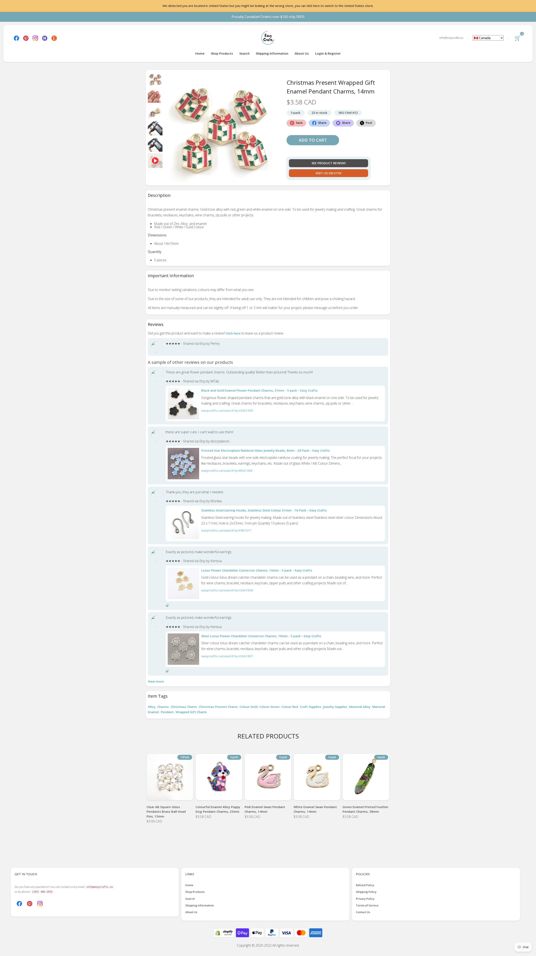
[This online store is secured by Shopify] (224, 932)
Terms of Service (367, 905)
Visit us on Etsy (328, 173)
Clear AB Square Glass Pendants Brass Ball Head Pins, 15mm (166, 811)
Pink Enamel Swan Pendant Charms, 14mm (265, 809)
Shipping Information (272, 53)
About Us (302, 53)
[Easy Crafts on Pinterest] (26, 37)
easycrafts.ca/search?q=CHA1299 (227, 410)
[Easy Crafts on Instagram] (35, 37)
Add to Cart (313, 140)
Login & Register (328, 53)
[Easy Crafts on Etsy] (54, 37)
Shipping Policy (366, 892)
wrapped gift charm (191, 712)
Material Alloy (359, 707)
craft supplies (310, 707)
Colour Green (269, 707)
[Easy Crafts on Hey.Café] (44, 37)
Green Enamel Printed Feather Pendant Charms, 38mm (365, 809)
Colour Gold (249, 707)
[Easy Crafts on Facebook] (16, 37)
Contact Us (363, 912)
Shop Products (222, 53)
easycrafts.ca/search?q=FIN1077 (226, 530)
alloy (151, 707)
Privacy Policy (365, 899)
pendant (167, 712)
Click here (233, 333)
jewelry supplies (335, 707)
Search (244, 53)
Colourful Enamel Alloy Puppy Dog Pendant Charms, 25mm (218, 809)
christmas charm (184, 707)
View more (156, 681)
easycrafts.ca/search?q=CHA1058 (227, 590)
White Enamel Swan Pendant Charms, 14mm (315, 809)
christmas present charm (218, 707)
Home (200, 53)
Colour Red (289, 707)
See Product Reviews (329, 163)
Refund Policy (365, 885)
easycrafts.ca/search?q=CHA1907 (227, 656)
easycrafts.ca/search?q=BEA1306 (227, 470)
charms (163, 707)
